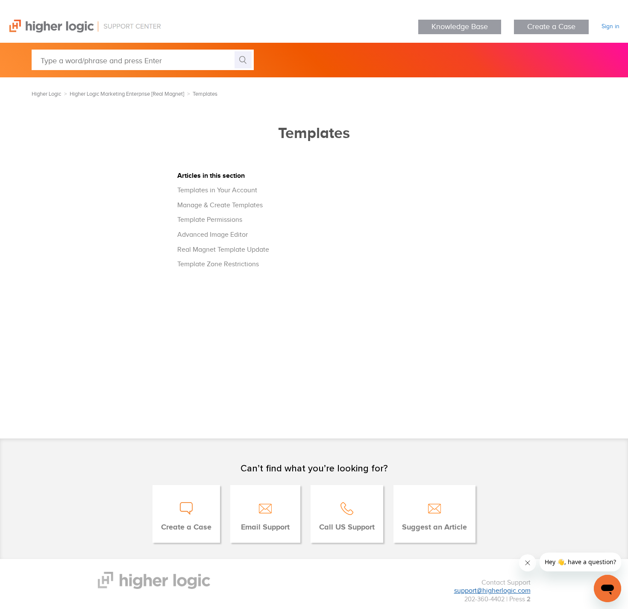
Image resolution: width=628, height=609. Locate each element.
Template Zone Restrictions (218, 264)
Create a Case (551, 26)
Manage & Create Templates (220, 205)
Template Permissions (209, 220)
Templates (205, 94)
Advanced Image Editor (212, 235)
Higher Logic (46, 94)
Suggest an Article (434, 527)
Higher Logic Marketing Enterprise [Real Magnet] (127, 94)
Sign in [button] (610, 26)
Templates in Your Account (217, 190)
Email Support (265, 527)
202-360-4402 (484, 599)
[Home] (80, 30)
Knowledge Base (459, 26)
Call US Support (347, 527)
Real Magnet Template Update (223, 250)
